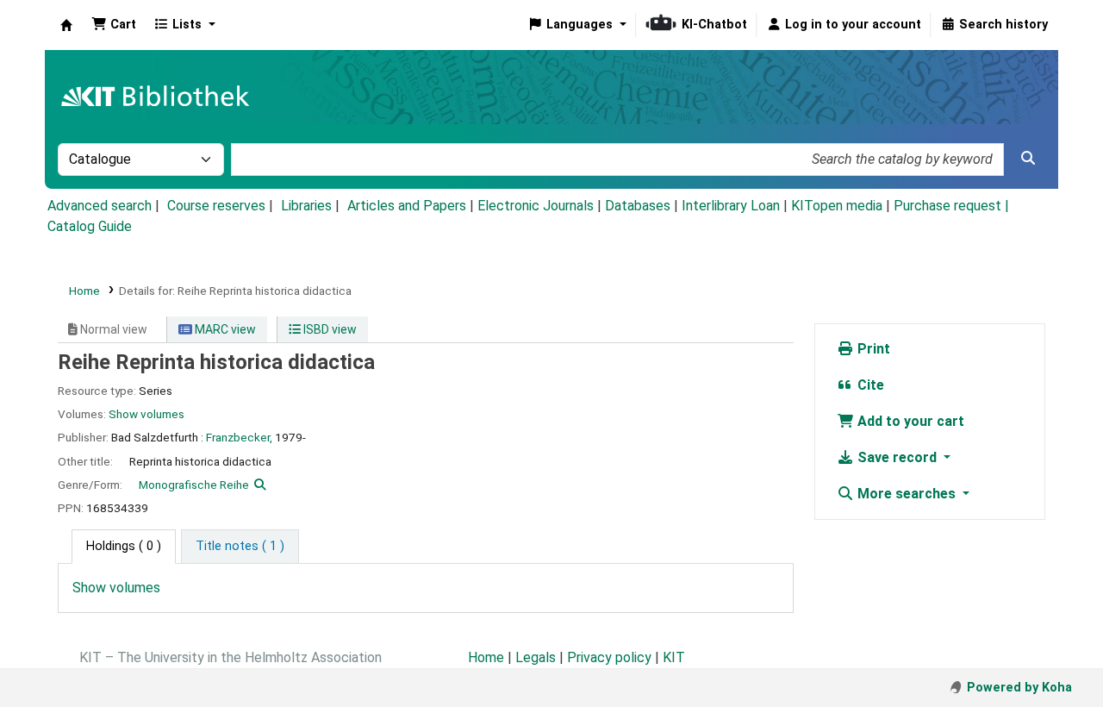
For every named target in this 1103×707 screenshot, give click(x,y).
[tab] (240, 546)
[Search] (1028, 158)
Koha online (66, 25)
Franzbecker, (239, 437)
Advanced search (99, 205)
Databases (637, 205)
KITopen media (836, 205)
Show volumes (146, 414)
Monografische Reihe (194, 484)
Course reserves (216, 205)
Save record (897, 457)
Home (84, 290)
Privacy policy (609, 657)
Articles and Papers (406, 205)
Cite (869, 385)
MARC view (224, 329)
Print (872, 349)
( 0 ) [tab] (123, 546)
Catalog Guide (89, 226)
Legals (535, 657)
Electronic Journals (535, 205)
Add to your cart (909, 421)
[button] (113, 25)
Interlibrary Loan (731, 205)
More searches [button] (906, 493)
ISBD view (329, 329)
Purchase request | (951, 205)
